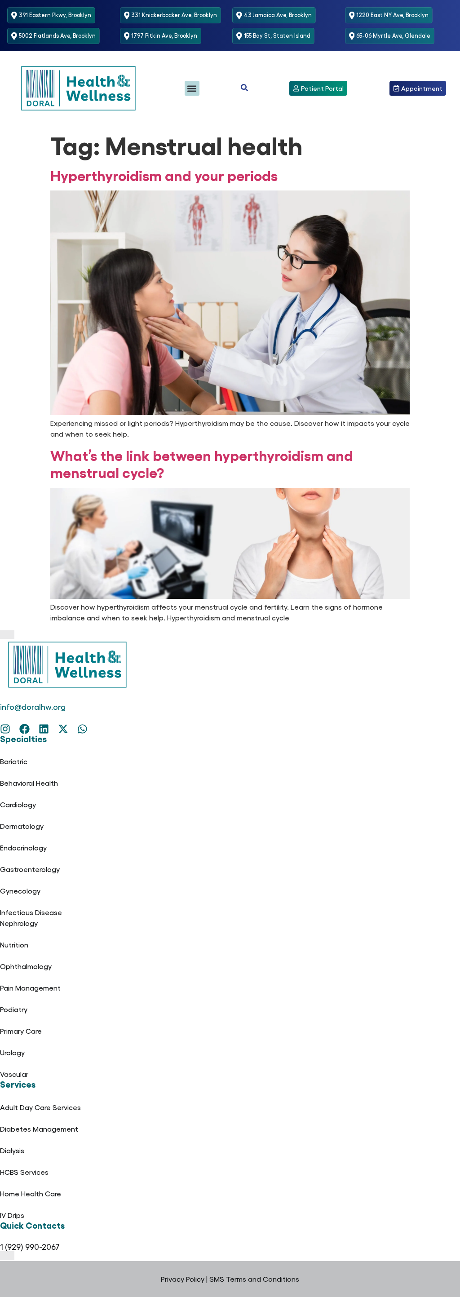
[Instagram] (5, 729)
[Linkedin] (44, 729)
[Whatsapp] (82, 729)
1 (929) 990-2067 (30, 1246)
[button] (192, 88)
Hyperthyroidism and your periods (164, 174)
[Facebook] (24, 729)
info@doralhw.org (33, 706)
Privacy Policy (182, 1279)
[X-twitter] (63, 729)
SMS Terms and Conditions (254, 1279)
